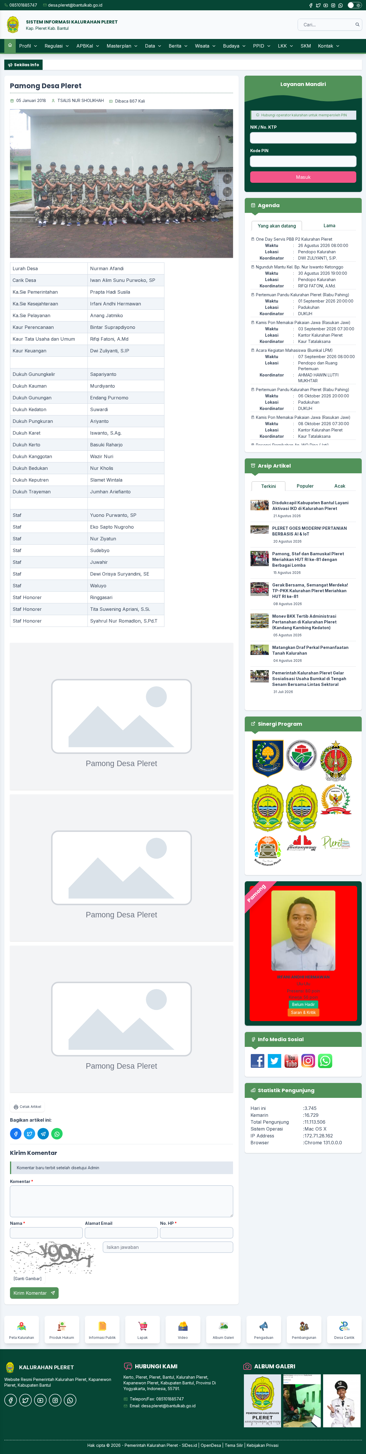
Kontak (325, 46)
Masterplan (119, 46)
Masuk (303, 177)
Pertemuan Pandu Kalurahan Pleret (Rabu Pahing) (302, 294)
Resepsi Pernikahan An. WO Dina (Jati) (292, 445)
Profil (25, 46)
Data (150, 46)
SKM (306, 46)
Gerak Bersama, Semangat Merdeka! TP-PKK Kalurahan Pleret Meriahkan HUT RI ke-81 (310, 590)
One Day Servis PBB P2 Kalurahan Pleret (294, 239)
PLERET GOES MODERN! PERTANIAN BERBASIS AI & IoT (309, 531)
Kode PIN (259, 150)
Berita (175, 46)
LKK (282, 46)
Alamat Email (98, 1223)
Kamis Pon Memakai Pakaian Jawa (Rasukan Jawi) (303, 322)
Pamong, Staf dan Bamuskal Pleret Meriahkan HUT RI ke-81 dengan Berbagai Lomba (308, 559)
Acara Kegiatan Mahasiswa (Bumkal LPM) (294, 350)
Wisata (202, 46)
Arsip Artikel (274, 465)
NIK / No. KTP (263, 127)
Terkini (268, 486)
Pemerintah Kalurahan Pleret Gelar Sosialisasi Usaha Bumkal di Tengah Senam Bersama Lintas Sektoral (309, 678)
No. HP (168, 1223)
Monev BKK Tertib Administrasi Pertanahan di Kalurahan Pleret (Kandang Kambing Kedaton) (304, 622)
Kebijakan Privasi (263, 1445)
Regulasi (54, 46)
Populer (305, 486)
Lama (329, 225)
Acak (339, 486)
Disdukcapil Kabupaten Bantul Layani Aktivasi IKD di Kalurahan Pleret (310, 505)
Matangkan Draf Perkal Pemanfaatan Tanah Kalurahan (310, 650)
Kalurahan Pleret (162, 1445)
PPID (258, 46)
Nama (17, 1223)
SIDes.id (190, 1445)
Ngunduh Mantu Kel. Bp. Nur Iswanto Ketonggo (299, 266)
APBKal (84, 46)
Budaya (231, 46)
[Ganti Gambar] (27, 1278)
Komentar (21, 1181)
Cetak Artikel (30, 1106)
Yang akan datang (277, 226)
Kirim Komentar (30, 1293)
